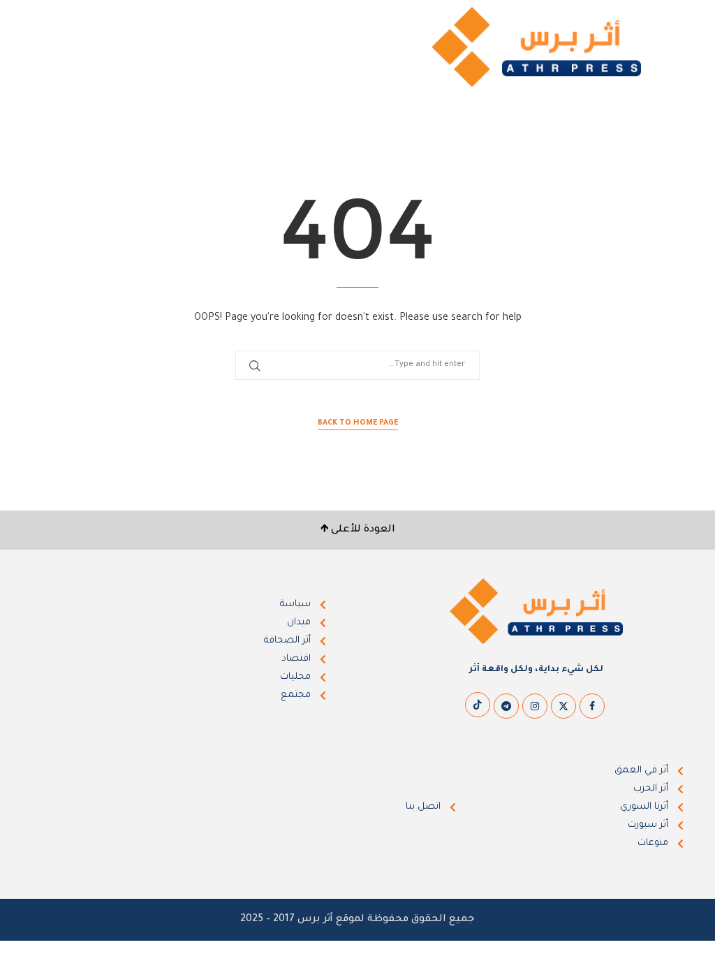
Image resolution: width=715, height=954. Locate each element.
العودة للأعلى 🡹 (357, 530)
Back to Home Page (358, 423)
